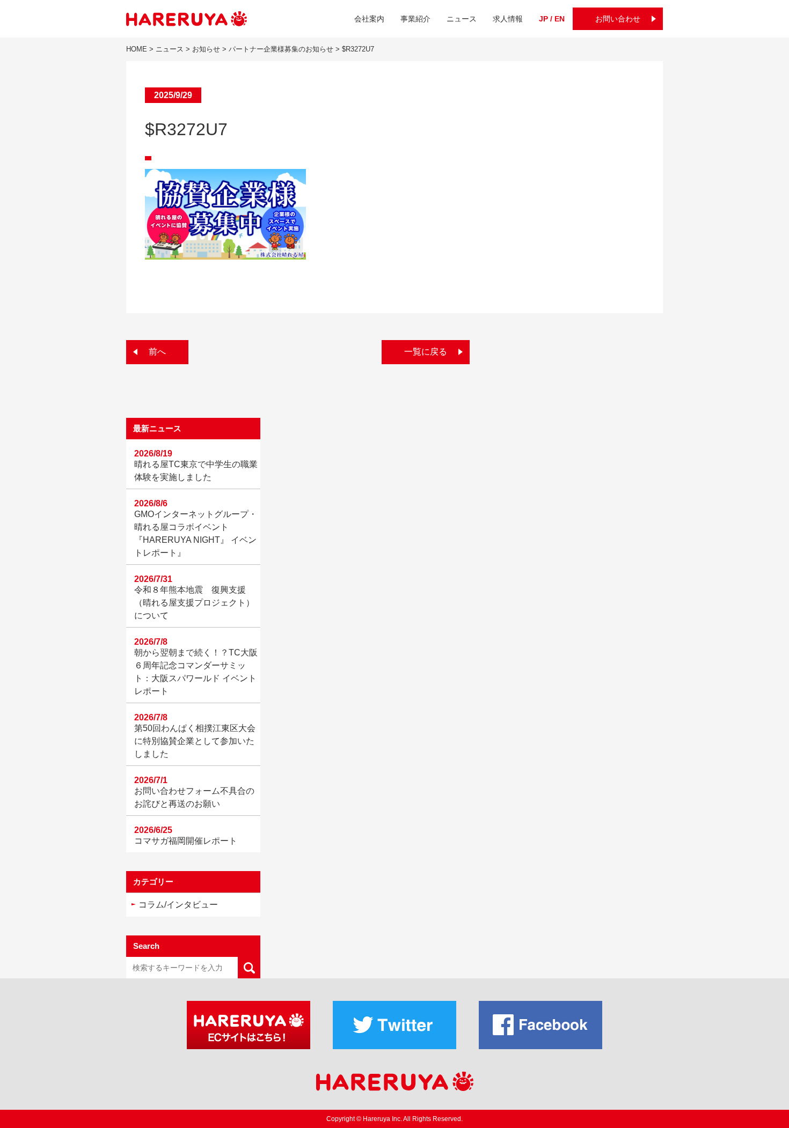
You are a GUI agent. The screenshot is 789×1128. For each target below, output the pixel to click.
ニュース (462, 18)
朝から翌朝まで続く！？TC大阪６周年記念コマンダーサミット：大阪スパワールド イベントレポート (196, 672)
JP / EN (552, 18)
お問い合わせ (617, 18)
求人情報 (508, 18)
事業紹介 (415, 18)
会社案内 (369, 18)
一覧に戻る (425, 351)
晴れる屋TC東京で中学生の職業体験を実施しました (196, 471)
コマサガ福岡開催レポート (185, 840)
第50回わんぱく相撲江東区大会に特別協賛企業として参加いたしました (194, 741)
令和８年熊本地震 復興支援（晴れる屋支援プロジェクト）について (194, 602)
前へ (157, 351)
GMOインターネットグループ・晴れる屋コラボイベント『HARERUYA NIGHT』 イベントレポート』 (195, 533)
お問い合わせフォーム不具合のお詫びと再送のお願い (194, 797)
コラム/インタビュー (178, 904)
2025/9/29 (173, 95)
